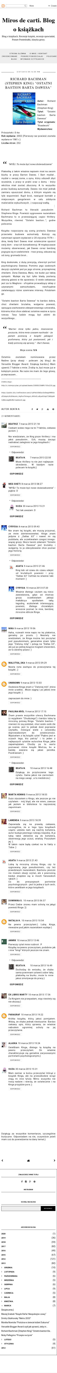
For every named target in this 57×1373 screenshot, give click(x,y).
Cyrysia (13, 526)
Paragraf (14, 1014)
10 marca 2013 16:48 (41, 768)
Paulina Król (16, 711)
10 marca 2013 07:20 (37, 588)
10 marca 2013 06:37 (34, 900)
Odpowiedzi (18, 452)
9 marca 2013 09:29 (36, 663)
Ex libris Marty (17, 994)
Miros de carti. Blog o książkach (28, 24)
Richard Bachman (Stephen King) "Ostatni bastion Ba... (26, 1331)
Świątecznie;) (7, 1310)
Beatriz (13, 424)
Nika (11, 628)
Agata (19, 566)
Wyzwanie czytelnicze (32, 59)
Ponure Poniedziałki (32, 56)
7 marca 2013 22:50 (40, 457)
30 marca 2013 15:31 (26, 1069)
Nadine (5, 360)
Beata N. (21, 457)
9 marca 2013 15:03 (31, 683)
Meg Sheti (14, 484)
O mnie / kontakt (39, 53)
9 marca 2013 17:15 (35, 711)
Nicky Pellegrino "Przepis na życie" (17, 1335)
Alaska (12, 1043)
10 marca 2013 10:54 (33, 920)
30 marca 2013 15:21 (34, 506)
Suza (19, 506)
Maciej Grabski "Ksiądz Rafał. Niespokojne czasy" (23, 1314)
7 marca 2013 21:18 (29, 424)
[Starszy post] (55, 1160)
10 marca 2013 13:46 (28, 940)
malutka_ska (16, 663)
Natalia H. (14, 920)
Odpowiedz (15, 446)
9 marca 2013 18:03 (36, 794)
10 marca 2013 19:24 (29, 1043)
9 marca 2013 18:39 (30, 820)
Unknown (14, 683)
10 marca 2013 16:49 (41, 965)
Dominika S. (15, 900)
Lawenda (13, 820)
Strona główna (18, 53)
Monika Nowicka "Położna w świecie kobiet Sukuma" (25, 1322)
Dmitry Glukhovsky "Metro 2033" (16, 1318)
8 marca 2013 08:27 (32, 484)
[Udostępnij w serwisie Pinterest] (53, 410)
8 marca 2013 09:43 (29, 526)
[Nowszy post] (2, 1160)
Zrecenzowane (9, 56)
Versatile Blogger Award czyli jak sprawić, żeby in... (24, 1327)
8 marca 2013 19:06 (25, 628)
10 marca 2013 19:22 (32, 1014)
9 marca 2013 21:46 (34, 566)
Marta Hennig (16, 794)
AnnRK (12, 940)
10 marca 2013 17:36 (39, 994)
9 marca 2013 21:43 (27, 860)
